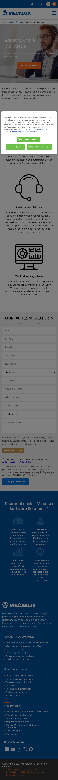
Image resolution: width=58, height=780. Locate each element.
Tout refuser (16, 147)
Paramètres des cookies (28, 139)
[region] (29, 132)
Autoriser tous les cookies (39, 147)
